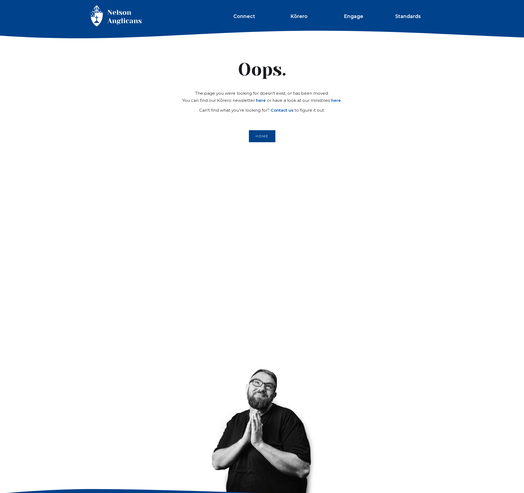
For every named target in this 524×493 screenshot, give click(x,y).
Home (262, 136)
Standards (408, 16)
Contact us (282, 110)
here (261, 100)
